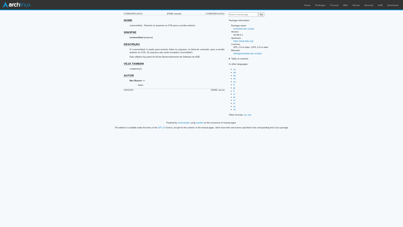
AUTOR (129, 75)
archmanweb (183, 123)
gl (234, 88)
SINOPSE (130, 32)
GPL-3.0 (161, 127)
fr (234, 84)
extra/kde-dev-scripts (243, 28)
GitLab (356, 5)
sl (234, 103)
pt (234, 97)
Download (392, 5)
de (234, 75)
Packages (320, 5)
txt (245, 115)
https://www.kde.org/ (243, 41)
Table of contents (239, 58)
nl (234, 94)
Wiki (345, 5)
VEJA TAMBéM (134, 63)
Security (368, 5)
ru (234, 100)
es (234, 81)
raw (249, 115)
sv (234, 106)
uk (234, 109)
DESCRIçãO (132, 44)
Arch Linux (17, 5)
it (233, 91)
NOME (128, 20)
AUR (380, 5)
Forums (334, 5)
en (234, 78)
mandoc (199, 123)
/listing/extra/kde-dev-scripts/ (247, 53)
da (234, 72)
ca (234, 69)
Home (307, 5)
